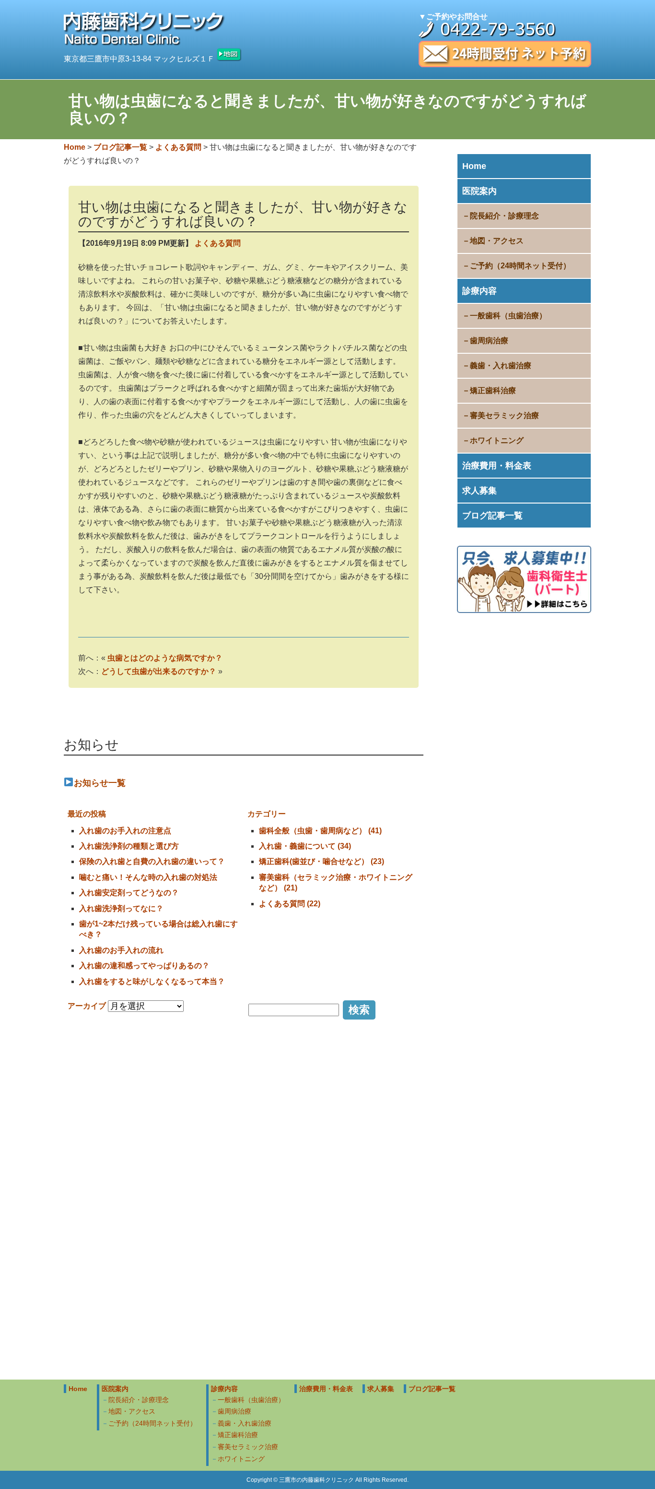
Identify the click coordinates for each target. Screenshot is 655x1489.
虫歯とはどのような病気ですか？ (164, 658)
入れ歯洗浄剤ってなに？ (121, 908)
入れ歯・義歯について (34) (305, 846)
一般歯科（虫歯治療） (508, 316)
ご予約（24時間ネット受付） (520, 266)
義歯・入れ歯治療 (500, 365)
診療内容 (479, 291)
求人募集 (479, 490)
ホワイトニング (497, 440)
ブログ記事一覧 (492, 515)
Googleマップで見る (550, 1356)
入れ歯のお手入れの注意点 (125, 831)
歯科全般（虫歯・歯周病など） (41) (320, 831)
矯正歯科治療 (493, 390)
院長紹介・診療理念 (504, 216)
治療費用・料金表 (496, 465)
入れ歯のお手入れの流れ (121, 950)
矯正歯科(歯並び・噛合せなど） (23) (321, 861)
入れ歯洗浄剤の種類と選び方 (129, 846)
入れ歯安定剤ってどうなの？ (129, 893)
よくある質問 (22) (289, 904)
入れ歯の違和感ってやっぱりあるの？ (144, 965)
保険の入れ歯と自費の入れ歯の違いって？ (152, 861)
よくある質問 (218, 243)
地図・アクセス (497, 241)
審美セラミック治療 (504, 415)
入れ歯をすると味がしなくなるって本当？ (152, 981)
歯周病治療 (489, 340)
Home (474, 166)
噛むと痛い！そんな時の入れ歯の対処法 (148, 877)
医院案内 (479, 191)
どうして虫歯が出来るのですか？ (158, 671)
